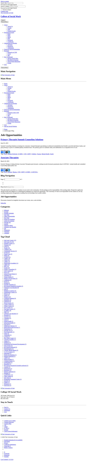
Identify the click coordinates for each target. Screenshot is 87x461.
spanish (6, 224)
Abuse (6, 341)
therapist (7, 315)
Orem (6, 333)
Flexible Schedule (9, 213)
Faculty (9, 28)
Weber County (9, 306)
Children (34, 154)
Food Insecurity (9, 332)
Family (52, 154)
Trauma (39, 154)
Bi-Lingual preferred (10, 347)
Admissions (10, 48)
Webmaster (7, 410)
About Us (10, 26)
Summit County (9, 243)
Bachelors (7, 370)
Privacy (6, 443)
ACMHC (20, 154)
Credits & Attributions (10, 444)
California (7, 280)
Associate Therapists (10, 157)
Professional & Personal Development (15, 344)
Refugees (7, 384)
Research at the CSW (13, 112)
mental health (8, 321)
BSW (8, 34)
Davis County (8, 303)
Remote (10, 172)
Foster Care (8, 254)
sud (5, 228)
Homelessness (9, 349)
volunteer (6, 233)
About (5, 25)
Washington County (10, 292)
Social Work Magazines (13, 61)
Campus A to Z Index (10, 420)
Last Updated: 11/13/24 (7, 459)
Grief (6, 246)
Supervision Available (11, 263)
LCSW (7, 257)
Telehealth (7, 335)
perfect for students (9, 221)
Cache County (9, 304)
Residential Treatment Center (12, 379)
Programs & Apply (9, 32)
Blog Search (4, 187)
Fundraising (8, 362)
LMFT (7, 265)
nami (6, 319)
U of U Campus (9, 352)
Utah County (8, 271)
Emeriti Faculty (11, 31)
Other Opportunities (9, 216)
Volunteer (6, 231)
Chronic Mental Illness (11, 350)
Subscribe (3, 203)
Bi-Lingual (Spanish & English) (13, 286)
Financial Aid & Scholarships (12, 49)
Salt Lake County (10, 240)
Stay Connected (8, 57)
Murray (7, 294)
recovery (7, 316)
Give (5, 64)
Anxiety (7, 367)
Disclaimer (7, 441)
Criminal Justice (9, 361)
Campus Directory (9, 422)
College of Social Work (11, 16)
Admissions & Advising (10, 43)
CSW (25, 154)
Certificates (10, 41)
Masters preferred (9, 371)
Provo (5, 154)
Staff (8, 29)
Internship (7, 353)
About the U (7, 446)
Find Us (6, 407)
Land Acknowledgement (10, 431)
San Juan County (9, 309)
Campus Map (7, 423)
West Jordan (8, 345)
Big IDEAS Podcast (12, 60)
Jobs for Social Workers (10, 126)
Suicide (7, 381)
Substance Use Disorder (11, 287)
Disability (7, 300)
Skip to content (5, 1)
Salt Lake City (9, 242)
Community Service (10, 251)
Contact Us (7, 409)
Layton (7, 336)
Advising (9, 44)
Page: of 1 (11, 179)
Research (6, 51)
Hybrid (7, 283)
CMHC (7, 258)
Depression (8, 368)
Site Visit (7, 378)
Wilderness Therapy (10, 326)
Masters (15, 172)
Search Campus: (5, 6)
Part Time (6, 218)
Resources (10, 46)
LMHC (7, 261)
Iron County (8, 307)
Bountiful (7, 364)
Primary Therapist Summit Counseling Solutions (22, 139)
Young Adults (8, 277)
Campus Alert (4, 11)
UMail (6, 426)
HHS (8, 35)
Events (9, 63)
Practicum (10, 40)
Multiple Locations (10, 290)
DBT (6, 312)
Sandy (6, 295)
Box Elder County (10, 338)
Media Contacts (8, 447)
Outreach (7, 301)
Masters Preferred (12, 154)
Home (5, 83)
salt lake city (7, 222)
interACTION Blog (12, 58)
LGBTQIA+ (34, 172)
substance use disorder (10, 227)
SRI (8, 55)
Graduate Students (10, 298)
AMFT (29, 154)
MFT (6, 266)
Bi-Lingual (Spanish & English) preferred (16, 365)
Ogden (7, 382)
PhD (8, 38)
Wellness (7, 342)
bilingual (6, 210)
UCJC (9, 54)
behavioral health (9, 323)
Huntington (8, 329)
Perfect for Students (9, 219)
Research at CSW (12, 52)
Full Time (6, 215)
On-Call (7, 324)
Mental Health (45, 154)
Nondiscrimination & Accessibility (13, 440)
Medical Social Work (10, 278)
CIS (5, 425)
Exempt (6, 211)
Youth (7, 248)
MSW (9, 37)
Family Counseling (10, 269)
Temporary (7, 230)
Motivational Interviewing (12, 327)
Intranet (6, 430)
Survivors (7, 385)
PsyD (6, 281)
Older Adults (8, 376)
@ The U (6, 428)
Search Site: (4, 3)
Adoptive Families (10, 339)
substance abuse (8, 225)
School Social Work (10, 274)
